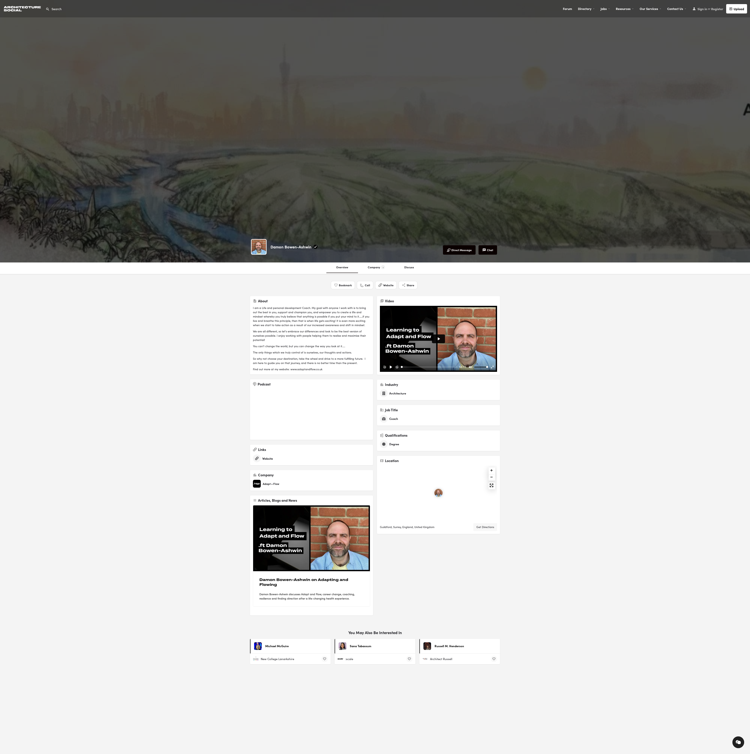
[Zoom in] (491, 470)
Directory (584, 8)
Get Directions (485, 527)
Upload (739, 9)
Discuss (409, 267)
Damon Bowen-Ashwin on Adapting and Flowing (303, 582)
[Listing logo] (259, 247)
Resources (623, 8)
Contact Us (675, 8)
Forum (567, 8)
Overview (342, 267)
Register (717, 9)
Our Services (649, 8)
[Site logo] (23, 8)
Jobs (604, 8)
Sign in (702, 9)
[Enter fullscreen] (491, 485)
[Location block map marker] (438, 493)
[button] (738, 742)
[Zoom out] (491, 477)
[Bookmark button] (324, 659)
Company (375, 267)
